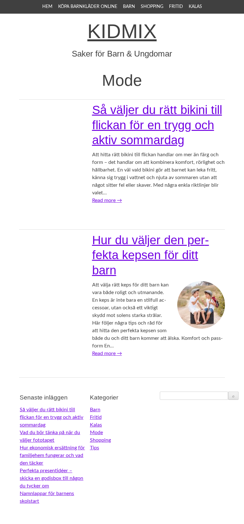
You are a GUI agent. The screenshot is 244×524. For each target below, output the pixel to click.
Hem (47, 6)
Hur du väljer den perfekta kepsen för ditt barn (150, 255)
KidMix (122, 31)
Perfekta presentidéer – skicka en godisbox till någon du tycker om (51, 478)
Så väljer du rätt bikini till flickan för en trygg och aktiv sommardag (157, 125)
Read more (107, 200)
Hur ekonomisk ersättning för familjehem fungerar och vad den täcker (52, 455)
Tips (94, 447)
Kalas (195, 6)
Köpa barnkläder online (87, 6)
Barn (129, 6)
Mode (96, 432)
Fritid (176, 6)
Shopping (152, 6)
